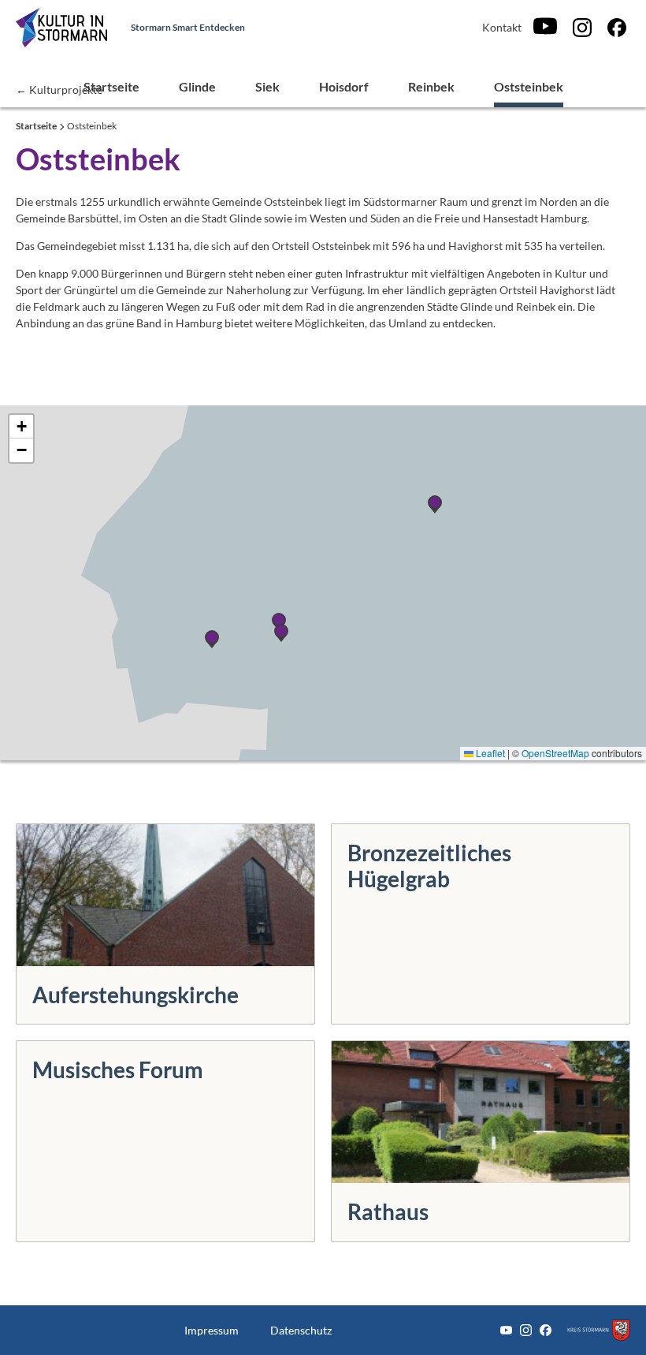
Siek (267, 86)
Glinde (197, 86)
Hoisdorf (344, 86)
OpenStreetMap (555, 753)
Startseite (111, 86)
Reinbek (431, 86)
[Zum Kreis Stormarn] (598, 1330)
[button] (21, 427)
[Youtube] (545, 27)
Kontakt (502, 27)
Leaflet (489, 753)
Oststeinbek (528, 86)
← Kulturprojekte (59, 88)
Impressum (211, 1330)
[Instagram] (582, 27)
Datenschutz (301, 1330)
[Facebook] (616, 27)
